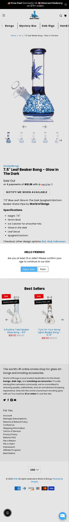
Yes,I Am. (29, 269)
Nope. (43, 269)
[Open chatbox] (62, 516)
